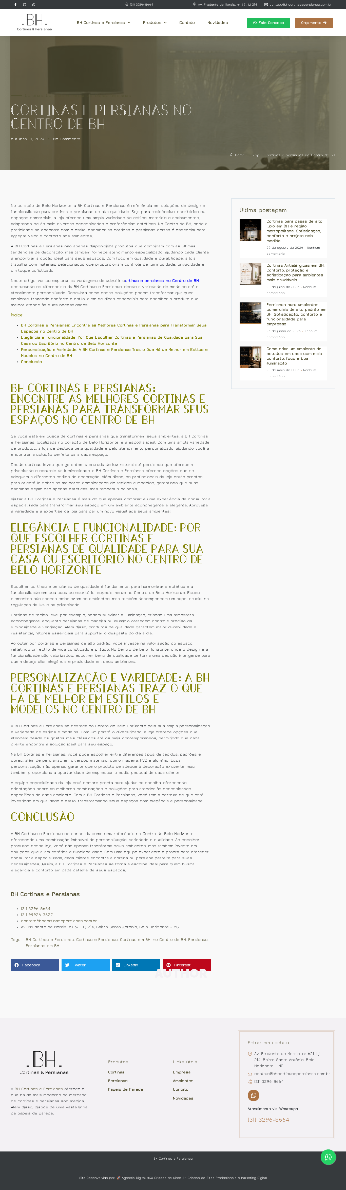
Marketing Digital (254, 1178)
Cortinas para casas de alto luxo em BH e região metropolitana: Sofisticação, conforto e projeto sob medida (294, 231)
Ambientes (183, 1081)
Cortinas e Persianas (69, 95)
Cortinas (34, 95)
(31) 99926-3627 (37, 915)
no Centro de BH (169, 940)
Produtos (152, 23)
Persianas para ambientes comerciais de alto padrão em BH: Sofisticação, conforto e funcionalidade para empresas (296, 314)
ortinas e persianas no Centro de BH (162, 281)
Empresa (181, 1072)
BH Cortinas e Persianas (101, 23)
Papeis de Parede (125, 1089)
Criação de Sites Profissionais (212, 1178)
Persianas (120, 95)
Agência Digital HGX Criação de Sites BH (154, 1178)
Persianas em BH (42, 946)
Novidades (217, 23)
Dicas (101, 95)
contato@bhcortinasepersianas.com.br (59, 921)
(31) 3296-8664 (35, 909)
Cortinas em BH (135, 940)
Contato (187, 23)
